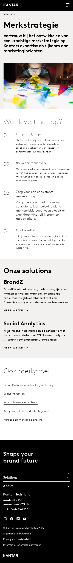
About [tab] (8, 486)
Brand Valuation (14, 394)
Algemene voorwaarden (17, 534)
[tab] (36, 472)
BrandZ (14, 282)
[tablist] (36, 501)
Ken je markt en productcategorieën (27, 411)
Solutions (9, 14)
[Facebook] (12, 520)
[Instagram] (5, 520)
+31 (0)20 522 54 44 (17, 508)
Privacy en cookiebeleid (16, 539)
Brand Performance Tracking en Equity (29, 385)
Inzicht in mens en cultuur (21, 402)
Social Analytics (24, 324)
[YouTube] (18, 520)
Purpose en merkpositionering (23, 419)
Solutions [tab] (10, 477)
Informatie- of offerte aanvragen (22, 545)
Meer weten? (14, 310)
